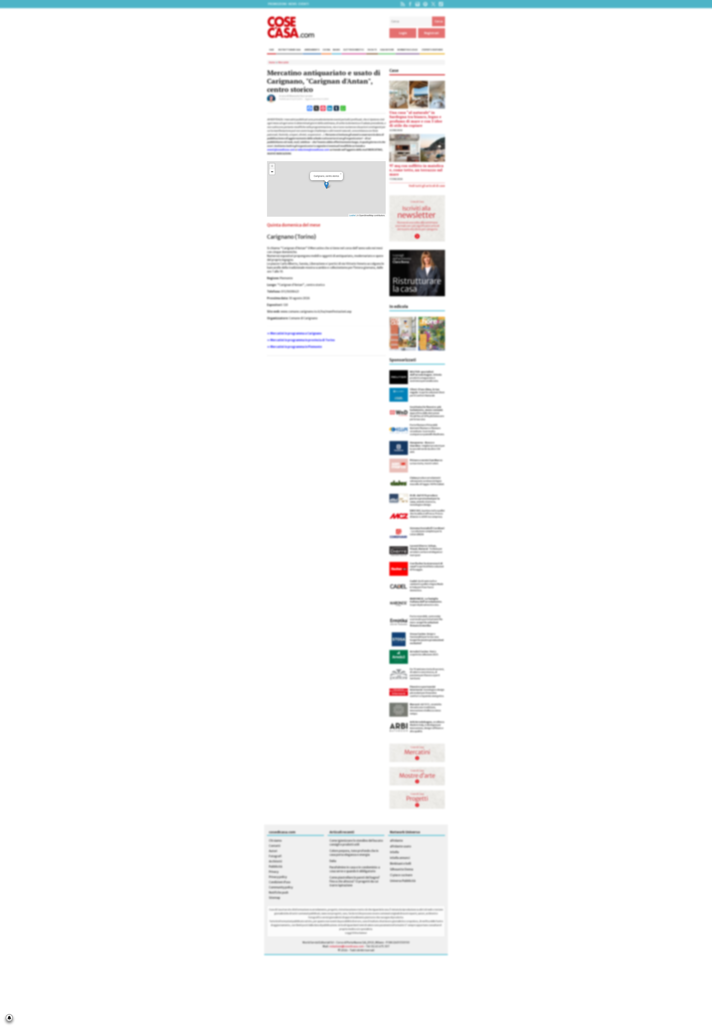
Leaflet (352, 215)
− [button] (272, 171)
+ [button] (272, 166)
